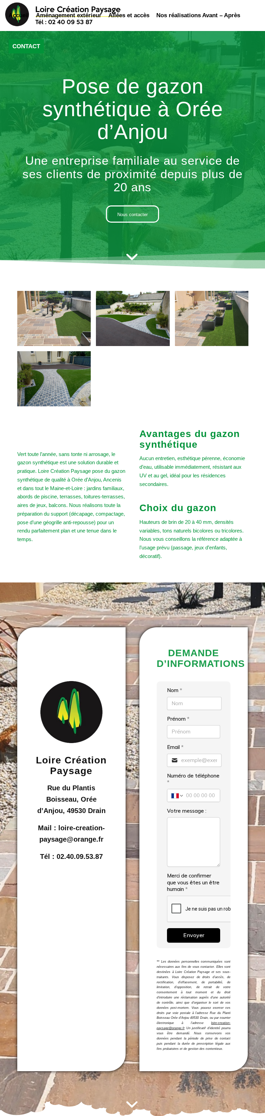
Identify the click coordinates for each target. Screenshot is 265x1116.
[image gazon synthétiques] (56, 381)
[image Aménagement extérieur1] (135, 321)
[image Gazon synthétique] (56, 321)
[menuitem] (18, 15)
